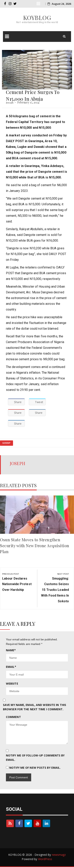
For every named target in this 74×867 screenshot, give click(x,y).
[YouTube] (37, 823)
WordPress (45, 859)
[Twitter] (28, 823)
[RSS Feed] (10, 823)
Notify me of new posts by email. (35, 767)
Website (12, 683)
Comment (13, 717)
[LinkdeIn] (46, 823)
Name (11, 650)
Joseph (10, 102)
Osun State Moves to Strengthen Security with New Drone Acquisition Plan (34, 545)
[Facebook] (19, 823)
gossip (6, 443)
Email (11, 667)
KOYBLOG (37, 18)
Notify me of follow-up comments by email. (35, 757)
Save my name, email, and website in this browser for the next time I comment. (34, 707)
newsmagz (59, 855)
